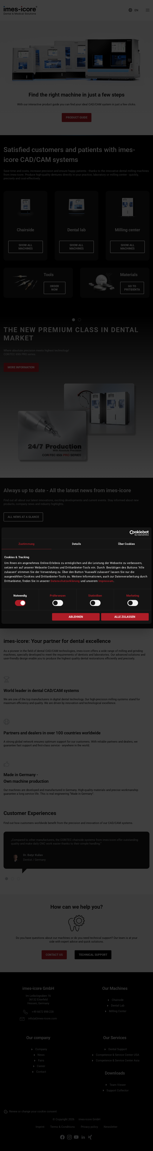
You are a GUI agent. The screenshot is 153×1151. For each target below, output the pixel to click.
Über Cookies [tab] (126, 544)
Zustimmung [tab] (26, 544)
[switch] (57, 603)
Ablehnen (76, 617)
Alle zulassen (124, 617)
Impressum (106, 581)
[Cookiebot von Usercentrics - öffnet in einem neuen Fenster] (132, 533)
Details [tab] (76, 544)
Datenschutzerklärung (65, 581)
